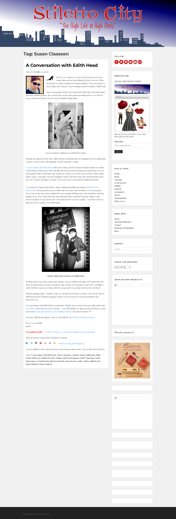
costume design (78, 355)
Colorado (118, 180)
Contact (117, 225)
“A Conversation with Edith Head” (39, 167)
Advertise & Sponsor (122, 222)
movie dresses (71, 361)
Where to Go (119, 201)
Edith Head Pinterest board (83, 317)
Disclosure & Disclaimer (124, 228)
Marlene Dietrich (57, 361)
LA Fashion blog (42, 361)
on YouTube (30, 308)
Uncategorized (120, 198)
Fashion (59, 358)
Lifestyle (118, 189)
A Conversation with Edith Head (62, 65)
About (116, 219)
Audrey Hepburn (64, 355)
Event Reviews (120, 183)
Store (116, 231)
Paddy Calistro (84, 361)
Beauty (117, 173)
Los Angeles (119, 192)
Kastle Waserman (87, 358)
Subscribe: (119, 141)
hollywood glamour (71, 358)
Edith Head (90, 355)
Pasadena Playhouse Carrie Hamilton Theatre (53, 311)
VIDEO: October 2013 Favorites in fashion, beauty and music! (71, 332)
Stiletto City (95, 361)
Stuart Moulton (32, 364)
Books (116, 177)
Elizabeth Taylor (48, 358)
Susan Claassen (46, 364)
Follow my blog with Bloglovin (71, 343)
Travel (117, 195)
